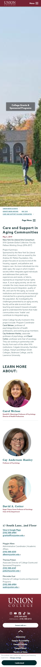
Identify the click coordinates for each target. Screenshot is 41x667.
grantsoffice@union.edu (13, 535)
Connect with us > (20, 625)
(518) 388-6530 (9, 552)
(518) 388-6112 (25, 619)
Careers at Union (20, 652)
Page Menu (27, 220)
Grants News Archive (10, 211)
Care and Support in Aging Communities (17, 214)
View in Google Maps (12, 530)
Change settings (15, 658)
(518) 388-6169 (9, 568)
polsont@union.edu (11, 571)
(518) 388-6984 (9, 533)
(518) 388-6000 (20, 616)
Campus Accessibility (20, 641)
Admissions (20, 637)
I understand (19, 663)
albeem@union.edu (11, 554)
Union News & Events (10, 208)
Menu (32, 3)
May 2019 (25, 211)
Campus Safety (21, 648)
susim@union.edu (10, 587)
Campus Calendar (20, 644)
